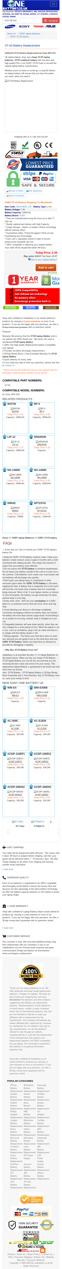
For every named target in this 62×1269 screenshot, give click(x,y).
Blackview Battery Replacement (30, 1123)
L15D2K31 (53, 14)
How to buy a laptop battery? (44, 259)
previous (8, 831)
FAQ (10, 1257)
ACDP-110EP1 (15, 761)
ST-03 (7, 385)
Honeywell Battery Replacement (43, 1141)
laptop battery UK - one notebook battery (15, 5)
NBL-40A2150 (39, 11)
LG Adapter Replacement (43, 1114)
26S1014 (18, 11)
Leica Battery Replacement (30, 1149)
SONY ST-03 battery (19, 36)
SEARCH (52, 20)
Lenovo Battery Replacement (43, 1167)
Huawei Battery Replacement (16, 1097)
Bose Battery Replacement (30, 1106)
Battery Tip (39, 1257)
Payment (19, 1257)
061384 (26, 14)
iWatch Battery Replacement (43, 1176)
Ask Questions (35, 191)
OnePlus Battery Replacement (16, 1167)
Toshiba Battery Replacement (43, 1097)
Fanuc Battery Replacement (16, 1158)
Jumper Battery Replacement (16, 1123)
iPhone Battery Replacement (16, 1088)
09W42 (15, 511)
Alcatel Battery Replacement (43, 1106)
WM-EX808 (42, 695)
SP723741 (42, 511)
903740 (15, 411)
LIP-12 (15, 444)
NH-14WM (15, 477)
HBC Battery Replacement (30, 1114)
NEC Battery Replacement (43, 1132)
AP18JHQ (6, 14)
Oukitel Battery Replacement (16, 1106)
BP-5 (42, 411)
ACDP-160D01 (41, 795)
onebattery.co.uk (42, 1263)
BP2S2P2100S (52, 11)
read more (8, 869)
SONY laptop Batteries (29, 33)
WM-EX (15, 695)
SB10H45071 (28, 11)
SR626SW (42, 444)
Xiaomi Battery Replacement (30, 1097)
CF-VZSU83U (42, 14)
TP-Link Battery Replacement (30, 1185)
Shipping (28, 1257)
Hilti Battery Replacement (43, 1149)
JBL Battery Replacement (30, 1176)
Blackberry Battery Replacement (30, 1088)
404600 (13, 16)
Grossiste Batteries (36, 1260)
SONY (22, 215)
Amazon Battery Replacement (30, 1167)
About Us (21, 1254)
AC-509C (15, 728)
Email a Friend (16, 191)
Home (10, 33)
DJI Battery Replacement (16, 1176)
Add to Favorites (16, 195)
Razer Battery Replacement (16, 1132)
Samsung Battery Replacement (43, 1088)
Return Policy (34, 1254)
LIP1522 (5, 16)
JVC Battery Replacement (16, 1185)
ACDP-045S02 (15, 795)
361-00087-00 (16, 14)
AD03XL (33, 14)
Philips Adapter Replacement (16, 1114)
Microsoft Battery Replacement (16, 1141)
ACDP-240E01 (41, 761)
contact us (9, 365)
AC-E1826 (42, 728)
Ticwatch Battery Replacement (16, 1149)
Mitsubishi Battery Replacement (30, 1141)
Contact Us (47, 1254)
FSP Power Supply (40, 1158)
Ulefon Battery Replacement (30, 1132)
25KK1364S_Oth (23, 207)
